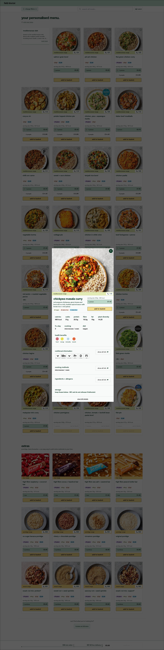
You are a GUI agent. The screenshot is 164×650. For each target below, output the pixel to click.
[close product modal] (111, 249)
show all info (102, 352)
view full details (82, 399)
